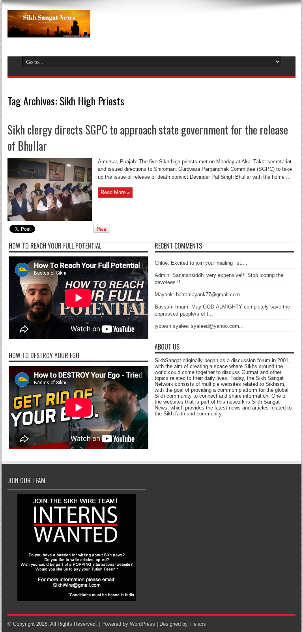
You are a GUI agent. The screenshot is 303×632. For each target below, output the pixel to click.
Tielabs (197, 624)
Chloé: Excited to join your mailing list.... (201, 263)
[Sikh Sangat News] (48, 31)
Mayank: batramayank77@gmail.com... (200, 294)
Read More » (115, 192)
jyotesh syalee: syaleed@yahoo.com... (199, 326)
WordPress (142, 624)
